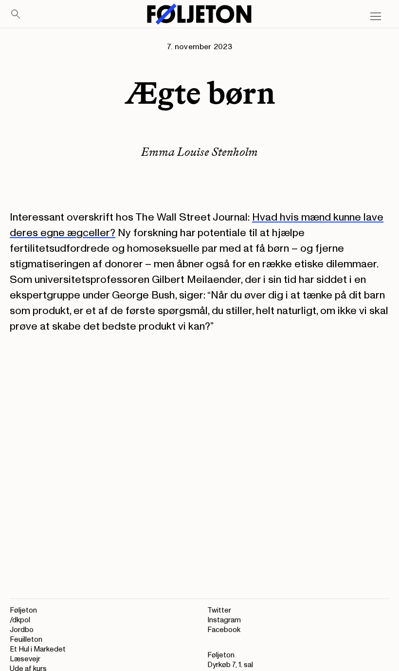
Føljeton (23, 610)
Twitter (219, 610)
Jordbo (22, 630)
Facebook (223, 630)
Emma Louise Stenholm (199, 152)
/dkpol (20, 620)
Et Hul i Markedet (38, 649)
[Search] (16, 14)
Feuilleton (26, 639)
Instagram (224, 620)
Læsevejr (25, 659)
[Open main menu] (375, 16)
